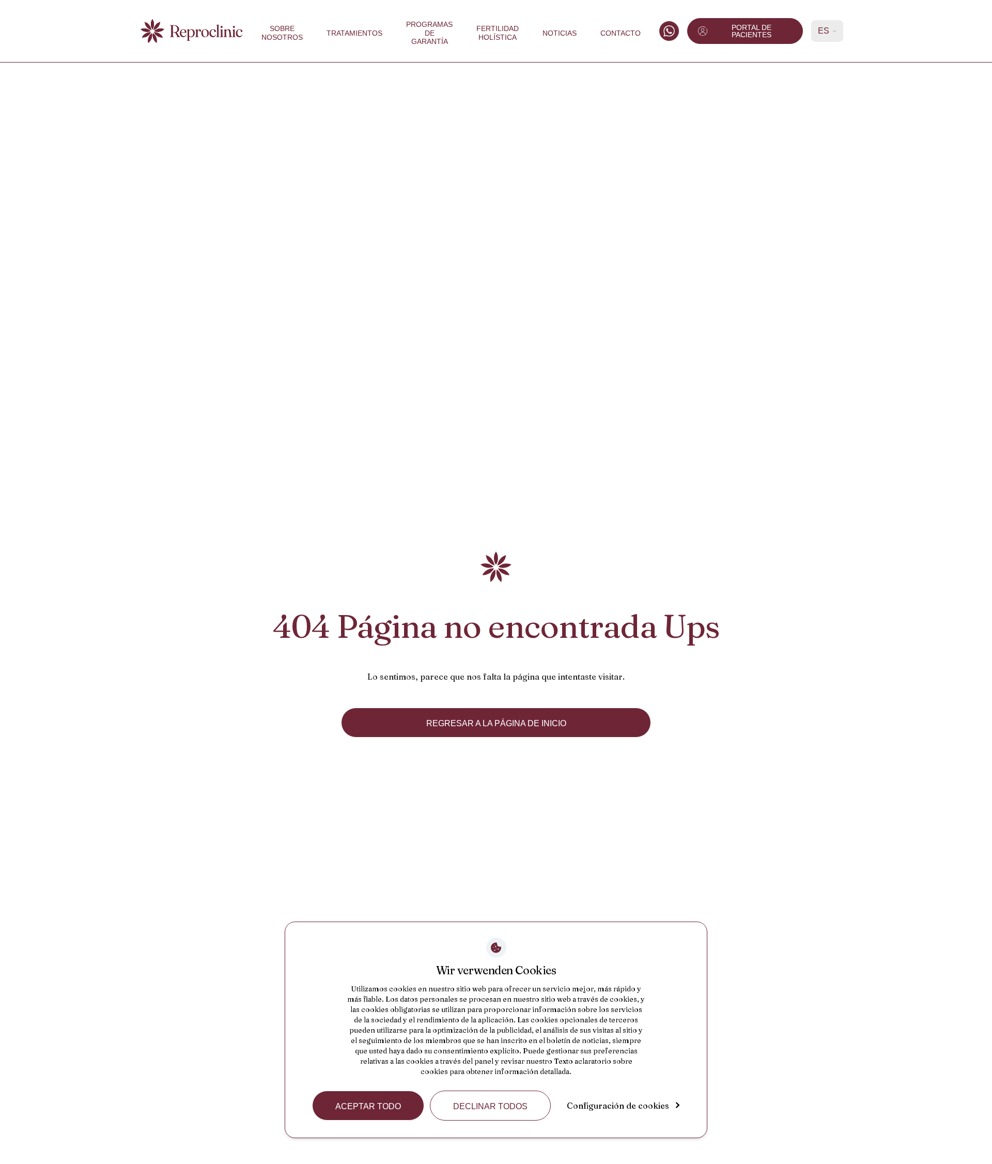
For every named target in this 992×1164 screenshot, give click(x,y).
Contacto (620, 33)
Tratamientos (354, 33)
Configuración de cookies (618, 1105)
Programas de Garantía (429, 33)
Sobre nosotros (282, 32)
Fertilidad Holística (497, 32)
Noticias (559, 33)
